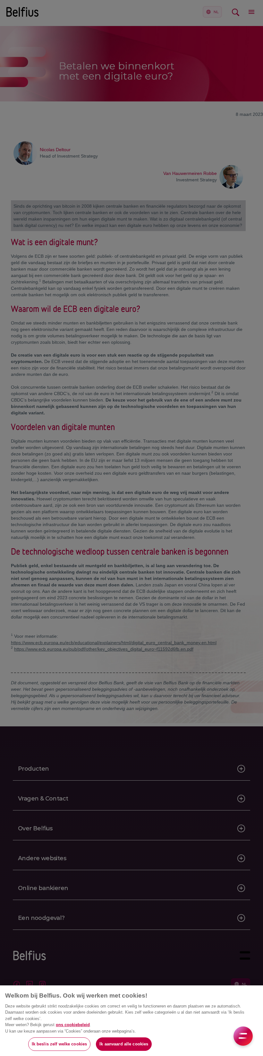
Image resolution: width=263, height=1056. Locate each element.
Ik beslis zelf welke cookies (59, 1044)
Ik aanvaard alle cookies (123, 1044)
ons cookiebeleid (73, 1024)
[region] (131, 1020)
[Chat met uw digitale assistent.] (243, 1036)
